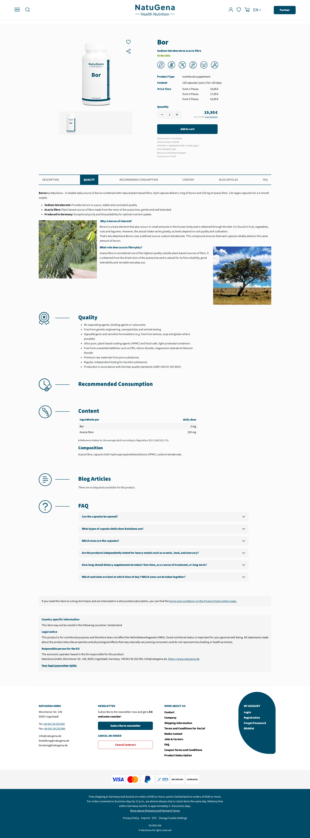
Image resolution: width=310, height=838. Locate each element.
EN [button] (255, 10)
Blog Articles (228, 180)
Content (188, 180)
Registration (252, 718)
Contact (169, 712)
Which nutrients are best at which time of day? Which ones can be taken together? (133, 577)
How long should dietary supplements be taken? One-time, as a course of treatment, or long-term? (144, 565)
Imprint (145, 818)
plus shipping (211, 117)
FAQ (265, 180)
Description (50, 180)
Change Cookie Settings (173, 818)
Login (247, 712)
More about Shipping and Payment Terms (155, 811)
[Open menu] (17, 10)
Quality (89, 180)
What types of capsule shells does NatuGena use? (113, 529)
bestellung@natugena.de (54, 741)
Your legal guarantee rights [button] (59, 666)
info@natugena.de (50, 736)
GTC (154, 818)
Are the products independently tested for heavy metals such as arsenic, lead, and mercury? (140, 553)
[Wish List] (239, 10)
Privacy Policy (131, 818)
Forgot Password (255, 723)
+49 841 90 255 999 (54, 729)
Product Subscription (178, 755)
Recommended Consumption (138, 180)
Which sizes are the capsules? (100, 541)
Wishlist (249, 728)
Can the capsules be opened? (100, 517)
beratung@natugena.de (53, 745)
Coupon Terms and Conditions (183, 750)
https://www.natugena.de (183, 659)
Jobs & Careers (173, 739)
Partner (285, 10)
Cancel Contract (125, 745)
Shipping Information (178, 723)
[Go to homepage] (155, 10)
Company (170, 718)
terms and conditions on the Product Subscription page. (203, 601)
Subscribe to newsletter (125, 726)
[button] (27, 10)
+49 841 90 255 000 (54, 724)
